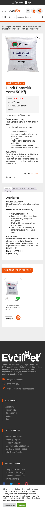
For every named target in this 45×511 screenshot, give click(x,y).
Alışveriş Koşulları (13, 440)
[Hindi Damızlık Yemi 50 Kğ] (18, 317)
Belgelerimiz (11, 413)
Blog (8, 419)
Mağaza (9, 416)
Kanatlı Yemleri (29, 26)
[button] (38, 37)
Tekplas (17, 102)
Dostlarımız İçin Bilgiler (16, 472)
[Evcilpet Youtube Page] (19, 483)
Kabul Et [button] (22, 505)
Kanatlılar (17, 26)
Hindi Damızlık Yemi (15, 83)
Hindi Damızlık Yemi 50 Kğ (13, 308)
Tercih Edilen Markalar (15, 476)
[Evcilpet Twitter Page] (11, 483)
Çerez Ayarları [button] (10, 505)
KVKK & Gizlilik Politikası (16, 449)
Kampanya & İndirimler (15, 469)
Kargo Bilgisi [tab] (8, 191)
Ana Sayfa (6, 26)
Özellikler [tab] (15, 188)
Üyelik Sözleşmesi (14, 436)
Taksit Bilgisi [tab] (31, 188)
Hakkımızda (11, 410)
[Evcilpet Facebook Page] (4, 483)
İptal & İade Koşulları (14, 452)
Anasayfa (10, 407)
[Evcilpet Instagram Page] (26, 483)
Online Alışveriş (12, 479)
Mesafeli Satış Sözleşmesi (17, 446)
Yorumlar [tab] (23, 188)
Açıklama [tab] (7, 188)
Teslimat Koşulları (13, 443)
